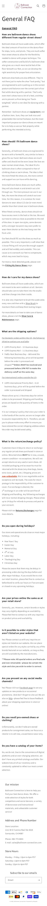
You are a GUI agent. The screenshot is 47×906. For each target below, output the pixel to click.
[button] (3, 6)
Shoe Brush (31, 303)
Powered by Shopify (31, 901)
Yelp (10, 698)
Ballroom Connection (20, 901)
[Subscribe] (39, 880)
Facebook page (26, 687)
